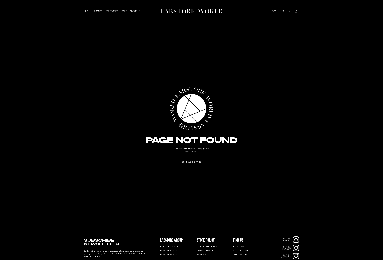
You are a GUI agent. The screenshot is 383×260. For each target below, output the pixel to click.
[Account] (289, 11)
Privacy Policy (204, 254)
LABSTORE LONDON (169, 246)
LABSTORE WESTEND (169, 251)
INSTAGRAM (238, 246)
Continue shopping (191, 162)
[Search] (283, 11)
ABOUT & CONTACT (241, 251)
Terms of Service (205, 251)
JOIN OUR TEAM (240, 254)
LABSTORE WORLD (168, 254)
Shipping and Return (207, 246)
